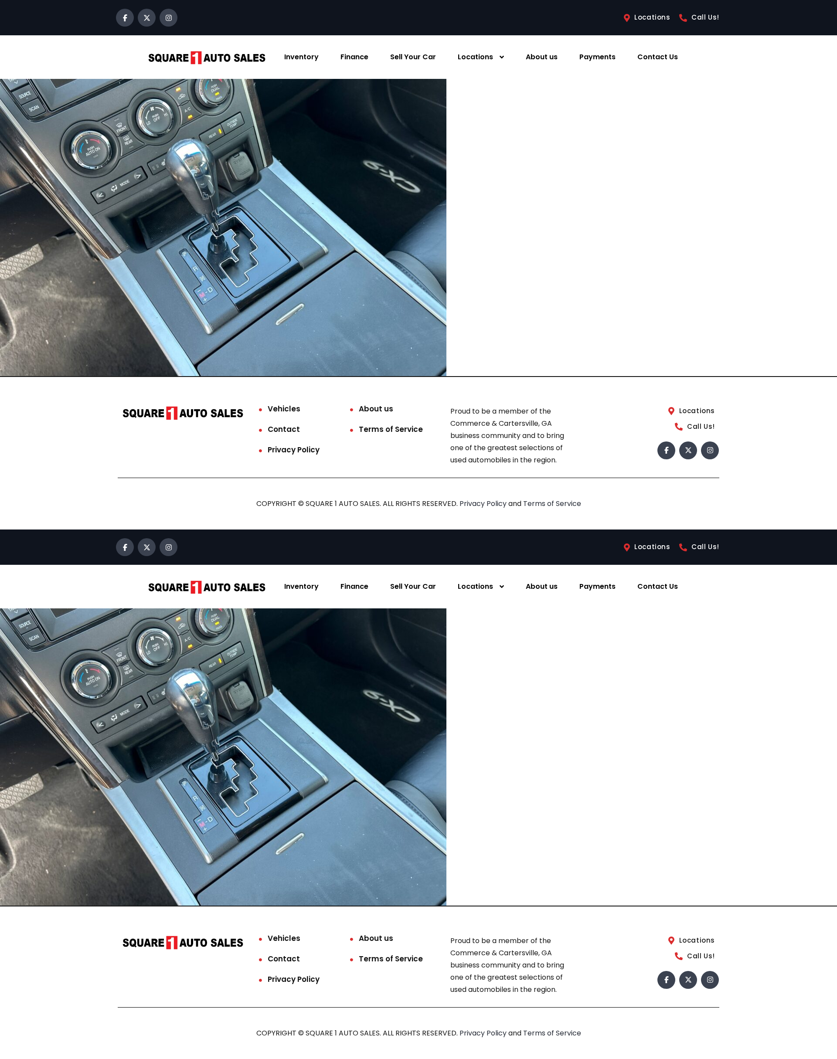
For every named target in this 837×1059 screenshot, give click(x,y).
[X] (147, 18)
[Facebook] (125, 18)
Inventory (301, 57)
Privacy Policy (294, 450)
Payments (597, 57)
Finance (354, 57)
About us (542, 57)
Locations (475, 57)
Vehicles (284, 409)
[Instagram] (168, 18)
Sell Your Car (413, 57)
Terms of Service (391, 429)
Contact (284, 429)
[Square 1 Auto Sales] (206, 57)
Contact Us (657, 57)
